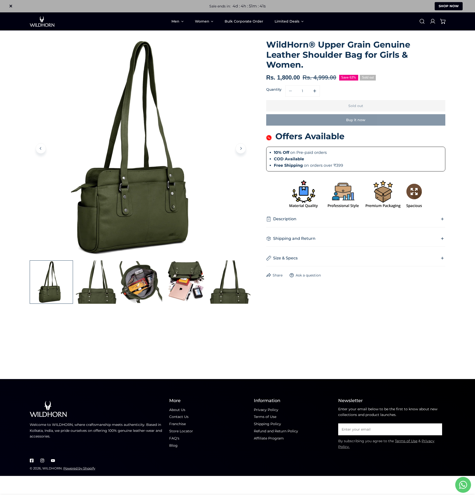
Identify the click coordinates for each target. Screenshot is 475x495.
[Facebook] (31, 460)
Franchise (177, 424)
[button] (443, 21)
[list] (141, 147)
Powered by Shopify (79, 468)
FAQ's (174, 438)
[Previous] (41, 148)
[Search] (422, 21)
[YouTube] (53, 460)
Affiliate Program (269, 438)
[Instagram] (42, 460)
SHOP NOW (449, 6)
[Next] (241, 148)
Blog (173, 445)
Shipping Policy (267, 424)
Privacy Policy (266, 410)
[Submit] (436, 429)
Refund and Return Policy (276, 431)
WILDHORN (52, 468)
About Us (177, 410)
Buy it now (355, 120)
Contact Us (179, 416)
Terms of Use (265, 416)
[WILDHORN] (42, 21)
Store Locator (181, 431)
